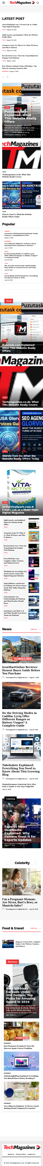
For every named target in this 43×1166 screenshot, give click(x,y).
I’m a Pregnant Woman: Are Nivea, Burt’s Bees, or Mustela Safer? (19, 902)
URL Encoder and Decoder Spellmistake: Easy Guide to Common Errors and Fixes (20, 266)
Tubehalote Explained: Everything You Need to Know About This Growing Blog (21, 769)
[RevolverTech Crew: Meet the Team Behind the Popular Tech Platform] (34, 549)
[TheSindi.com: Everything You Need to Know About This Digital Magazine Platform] (34, 574)
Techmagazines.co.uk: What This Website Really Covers (16, 175)
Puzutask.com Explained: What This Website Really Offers (20, 116)
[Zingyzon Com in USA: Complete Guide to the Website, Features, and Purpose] (8, 944)
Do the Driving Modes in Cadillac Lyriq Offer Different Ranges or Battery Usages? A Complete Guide (21, 255)
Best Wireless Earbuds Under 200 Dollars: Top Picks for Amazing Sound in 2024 (19, 67)
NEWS (6, 251)
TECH (4, 30)
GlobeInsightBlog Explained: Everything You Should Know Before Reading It (21, 1077)
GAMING (7, 231)
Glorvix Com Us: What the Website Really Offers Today (17, 215)
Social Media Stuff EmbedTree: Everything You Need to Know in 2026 (21, 277)
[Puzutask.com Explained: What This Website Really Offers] (21, 328)
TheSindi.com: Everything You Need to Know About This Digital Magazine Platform (15, 573)
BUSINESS (5, 71)
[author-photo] (3, 677)
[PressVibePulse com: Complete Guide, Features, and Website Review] (34, 562)
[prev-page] (3, 77)
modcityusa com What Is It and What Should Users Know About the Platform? (15, 613)
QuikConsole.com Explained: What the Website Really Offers (14, 522)
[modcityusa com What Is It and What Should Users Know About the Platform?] (34, 614)
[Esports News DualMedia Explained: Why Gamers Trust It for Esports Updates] (21, 823)
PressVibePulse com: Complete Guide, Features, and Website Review (14, 561)
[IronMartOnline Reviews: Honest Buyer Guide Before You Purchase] (21, 649)
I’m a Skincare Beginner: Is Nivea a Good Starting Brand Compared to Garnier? (20, 244)
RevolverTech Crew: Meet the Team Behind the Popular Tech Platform (20, 57)
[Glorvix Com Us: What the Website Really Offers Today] (21, 195)
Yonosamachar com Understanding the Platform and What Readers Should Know (14, 600)
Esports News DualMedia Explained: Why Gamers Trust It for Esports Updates (20, 833)
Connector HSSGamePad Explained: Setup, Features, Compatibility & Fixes (21, 234)
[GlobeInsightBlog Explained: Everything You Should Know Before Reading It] (21, 1061)
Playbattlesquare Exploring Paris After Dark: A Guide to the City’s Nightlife (19, 785)
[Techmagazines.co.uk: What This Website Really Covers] (21, 155)
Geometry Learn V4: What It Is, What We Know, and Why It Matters (14, 535)
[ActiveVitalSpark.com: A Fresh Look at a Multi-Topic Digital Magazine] (21, 490)
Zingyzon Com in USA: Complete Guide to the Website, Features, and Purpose (28, 944)
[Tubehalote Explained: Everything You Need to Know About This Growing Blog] (21, 747)
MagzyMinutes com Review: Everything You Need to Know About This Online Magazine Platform (15, 586)
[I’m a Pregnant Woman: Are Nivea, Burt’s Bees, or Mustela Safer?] (21, 881)
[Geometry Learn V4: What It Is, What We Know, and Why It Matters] (34, 536)
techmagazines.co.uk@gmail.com (17, 677)
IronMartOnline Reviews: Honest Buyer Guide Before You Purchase (21, 670)
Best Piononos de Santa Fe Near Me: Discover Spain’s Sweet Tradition (19, 1047)
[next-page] (7, 77)
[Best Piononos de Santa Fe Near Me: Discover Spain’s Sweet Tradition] (21, 1031)
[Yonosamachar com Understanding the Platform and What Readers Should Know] (34, 601)
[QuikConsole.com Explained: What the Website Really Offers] (34, 523)
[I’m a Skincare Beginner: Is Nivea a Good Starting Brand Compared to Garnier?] (21, 1091)
